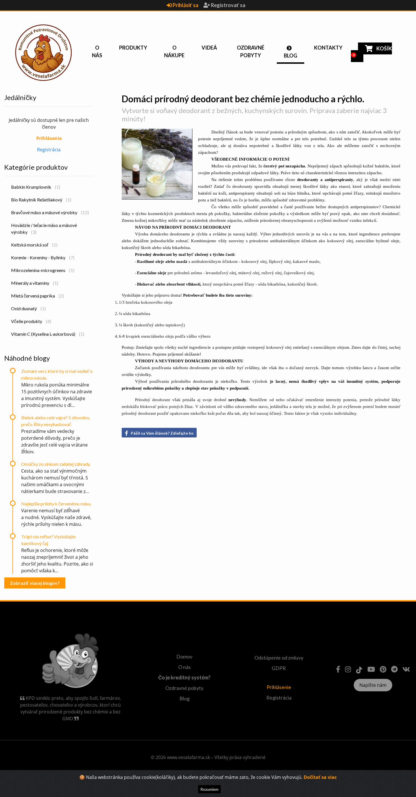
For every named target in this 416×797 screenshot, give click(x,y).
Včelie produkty (31, 321)
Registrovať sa (227, 5)
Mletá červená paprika (37, 295)
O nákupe (174, 51)
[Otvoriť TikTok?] (359, 669)
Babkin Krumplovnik (35, 187)
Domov (184, 656)
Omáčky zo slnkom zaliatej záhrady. (56, 464)
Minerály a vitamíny (34, 283)
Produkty (133, 47)
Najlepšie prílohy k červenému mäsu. (56, 503)
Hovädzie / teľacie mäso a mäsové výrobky (44, 228)
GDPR (279, 668)
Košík (372, 51)
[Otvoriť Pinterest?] (383, 669)
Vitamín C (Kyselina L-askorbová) (47, 334)
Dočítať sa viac (320, 777)
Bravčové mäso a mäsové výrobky (50, 212)
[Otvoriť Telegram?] (394, 669)
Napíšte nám (373, 685)
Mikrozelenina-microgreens (42, 270)
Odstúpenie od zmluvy (278, 657)
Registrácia (49, 149)
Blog (290, 55)
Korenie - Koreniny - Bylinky (42, 257)
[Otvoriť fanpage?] (338, 669)
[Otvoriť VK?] (406, 669)
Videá (209, 47)
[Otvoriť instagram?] (348, 669)
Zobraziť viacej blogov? (35, 583)
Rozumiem (209, 789)
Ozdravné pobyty (250, 51)
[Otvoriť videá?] (371, 669)
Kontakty (328, 47)
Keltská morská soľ (34, 244)
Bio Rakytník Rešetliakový (41, 199)
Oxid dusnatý (28, 308)
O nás (97, 51)
